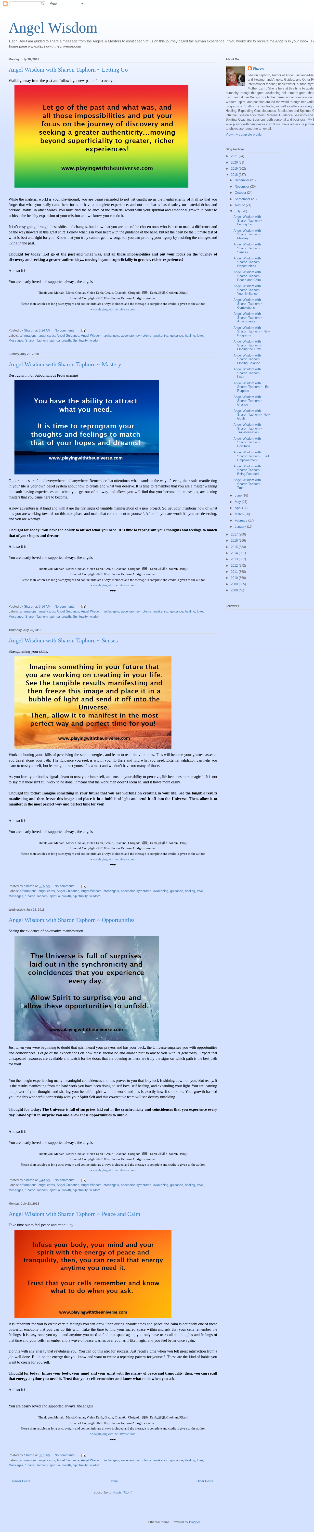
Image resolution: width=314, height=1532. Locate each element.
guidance (176, 335)
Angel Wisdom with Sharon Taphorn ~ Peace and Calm (74, 1214)
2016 (235, 540)
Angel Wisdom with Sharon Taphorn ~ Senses (63, 640)
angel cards (47, 335)
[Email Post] (83, 330)
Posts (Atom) (122, 1492)
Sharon (258, 68)
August (240, 205)
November (242, 186)
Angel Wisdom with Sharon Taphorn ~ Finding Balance (248, 359)
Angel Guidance (68, 335)
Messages (16, 340)
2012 (235, 565)
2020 (235, 162)
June (239, 495)
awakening (160, 335)
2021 (235, 156)
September (243, 199)
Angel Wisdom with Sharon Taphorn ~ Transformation (248, 428)
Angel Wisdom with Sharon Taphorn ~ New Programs (252, 331)
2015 (235, 547)
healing (190, 335)
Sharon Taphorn (36, 340)
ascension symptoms (136, 335)
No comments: (66, 330)
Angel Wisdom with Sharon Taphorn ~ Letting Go (68, 69)
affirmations (28, 335)
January (241, 526)
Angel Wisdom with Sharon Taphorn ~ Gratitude (248, 442)
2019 (235, 168)
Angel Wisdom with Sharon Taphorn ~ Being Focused (248, 470)
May (238, 502)
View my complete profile (244, 134)
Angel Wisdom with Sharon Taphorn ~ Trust (248, 483)
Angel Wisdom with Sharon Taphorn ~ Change (248, 400)
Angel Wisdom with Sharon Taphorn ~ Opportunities (71, 920)
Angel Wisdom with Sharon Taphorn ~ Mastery (65, 364)
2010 (235, 578)
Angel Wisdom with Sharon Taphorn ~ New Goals (252, 414)
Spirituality (80, 340)
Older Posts (204, 1481)
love (200, 335)
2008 (235, 590)
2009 (235, 584)
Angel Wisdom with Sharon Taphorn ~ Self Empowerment (251, 456)
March (240, 514)
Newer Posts (21, 1481)
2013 (235, 559)
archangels (111, 335)
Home (113, 1481)
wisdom (95, 340)
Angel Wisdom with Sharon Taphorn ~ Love (248, 373)
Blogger (194, 1522)
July (238, 211)
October (241, 192)
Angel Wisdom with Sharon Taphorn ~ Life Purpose (251, 387)
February (241, 520)
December (242, 180)
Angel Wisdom (53, 28)
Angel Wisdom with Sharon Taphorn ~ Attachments (248, 317)
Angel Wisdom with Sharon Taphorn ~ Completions (248, 303)
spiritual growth (60, 340)
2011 (235, 572)
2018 (235, 175)
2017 (235, 534)
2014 (235, 553)
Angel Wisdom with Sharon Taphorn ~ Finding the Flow (248, 345)
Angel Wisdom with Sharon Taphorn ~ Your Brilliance (248, 289)
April (238, 508)
